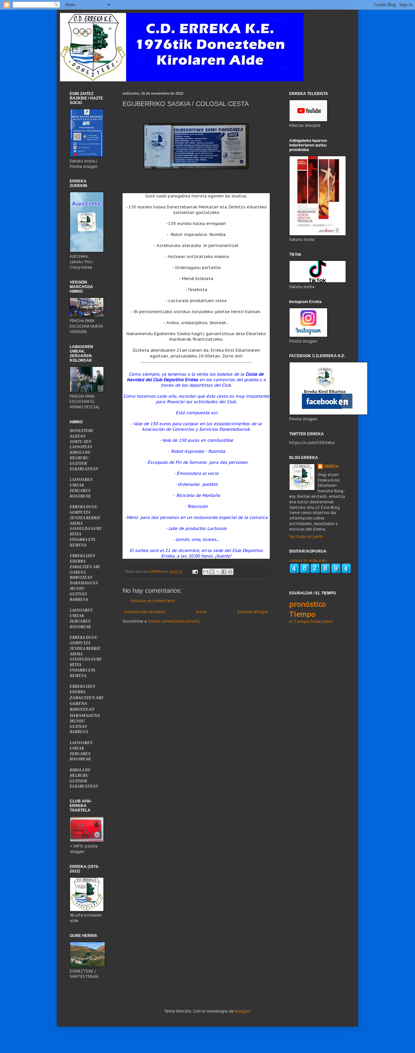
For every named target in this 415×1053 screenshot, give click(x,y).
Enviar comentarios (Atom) (173, 621)
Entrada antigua (252, 611)
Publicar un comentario (153, 600)
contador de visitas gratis (308, 560)
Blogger (242, 1011)
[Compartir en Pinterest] (230, 571)
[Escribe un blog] (211, 571)
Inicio (201, 611)
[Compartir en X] (218, 571)
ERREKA (331, 466)
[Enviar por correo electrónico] (205, 571)
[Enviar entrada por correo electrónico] (195, 571)
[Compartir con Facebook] (224, 571)
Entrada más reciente (144, 611)
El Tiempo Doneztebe (311, 621)
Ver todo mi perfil (306, 536)
